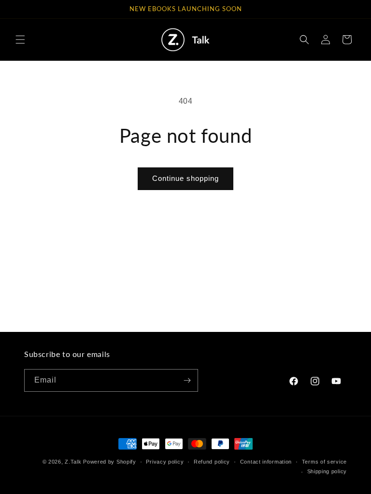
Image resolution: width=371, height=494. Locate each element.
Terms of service (324, 462)
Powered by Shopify (109, 462)
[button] (20, 39)
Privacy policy (165, 462)
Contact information (266, 462)
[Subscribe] (187, 380)
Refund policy (212, 462)
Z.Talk (73, 462)
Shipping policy (327, 471)
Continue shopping (185, 178)
